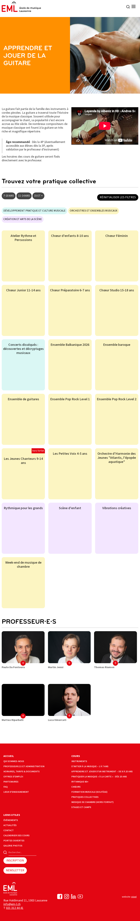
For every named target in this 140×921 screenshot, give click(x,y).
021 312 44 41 (14, 908)
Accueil (8, 756)
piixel (134, 896)
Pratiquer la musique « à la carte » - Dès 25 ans (99, 776)
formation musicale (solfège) (89, 791)
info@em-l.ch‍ (11, 904)
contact (8, 830)
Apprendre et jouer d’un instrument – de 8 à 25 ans (102, 771)
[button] (133, 6)
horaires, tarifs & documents (21, 771)
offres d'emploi (13, 776)
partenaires (10, 781)
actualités (10, 825)
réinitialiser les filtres (118, 197)
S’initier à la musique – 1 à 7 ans (89, 766)
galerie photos (12, 845)
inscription (15, 860)
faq (5, 786)
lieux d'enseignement (16, 791)
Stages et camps (81, 807)
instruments (79, 761)
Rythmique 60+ (79, 781)
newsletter (15, 870)
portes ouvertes (13, 840)
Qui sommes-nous (13, 761)
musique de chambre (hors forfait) (92, 802)
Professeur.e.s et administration (23, 766)
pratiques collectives (85, 797)
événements (10, 820)
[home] (21, 7)
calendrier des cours (16, 835)
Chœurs (76, 786)
